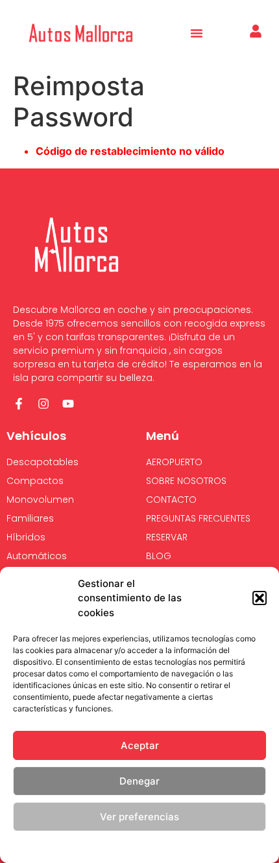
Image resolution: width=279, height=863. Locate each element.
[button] (259, 598)
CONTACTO (171, 499)
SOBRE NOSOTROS (186, 480)
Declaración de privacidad (165, 846)
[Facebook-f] (19, 403)
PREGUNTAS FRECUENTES (198, 518)
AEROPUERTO (174, 461)
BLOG (158, 555)
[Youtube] (68, 403)
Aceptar (140, 745)
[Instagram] (43, 403)
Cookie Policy (85, 846)
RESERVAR (167, 537)
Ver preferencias (139, 817)
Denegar (139, 781)
